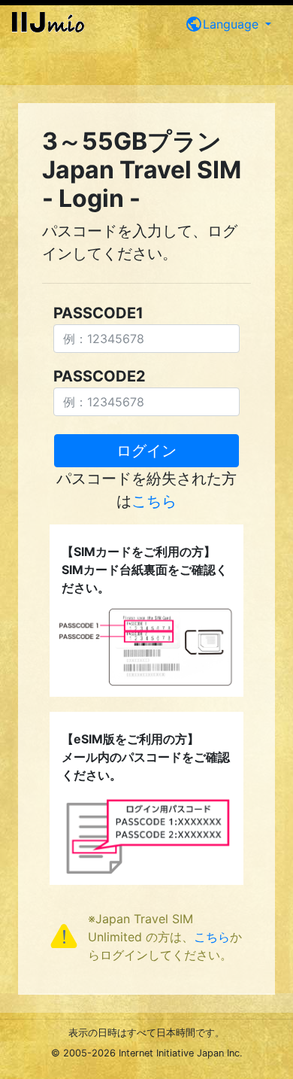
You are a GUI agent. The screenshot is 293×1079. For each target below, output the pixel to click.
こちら (154, 501)
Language (223, 24)
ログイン (146, 451)
